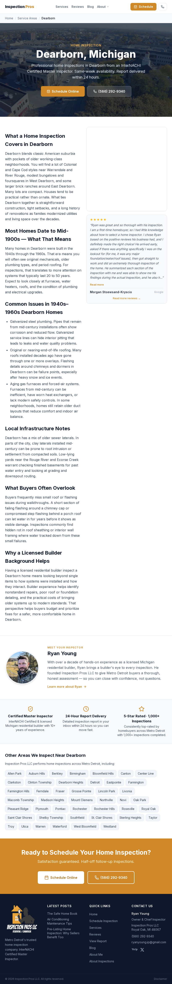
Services (62, 6)
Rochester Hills (104, 809)
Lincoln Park (106, 791)
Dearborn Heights (71, 782)
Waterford (60, 826)
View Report (98, 941)
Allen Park (15, 773)
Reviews (78, 6)
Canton (126, 773)
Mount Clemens (82, 800)
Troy (11, 826)
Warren (40, 826)
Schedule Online (65, 91)
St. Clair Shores (101, 817)
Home (9, 18)
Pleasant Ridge (18, 809)
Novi (123, 800)
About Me (96, 954)
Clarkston (14, 782)
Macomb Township (21, 800)
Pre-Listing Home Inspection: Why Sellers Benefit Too (63, 933)
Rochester (80, 809)
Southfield (77, 817)
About (101, 6)
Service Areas (27, 18)
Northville (106, 800)
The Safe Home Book (62, 913)
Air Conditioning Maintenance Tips (59, 921)
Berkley (57, 773)
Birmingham (78, 773)
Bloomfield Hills (103, 773)
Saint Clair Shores (20, 817)
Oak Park (139, 800)
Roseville (128, 809)
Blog (90, 6)
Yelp (135, 949)
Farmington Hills (18, 791)
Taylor (153, 817)
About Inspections (101, 961)
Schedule (146, 6)
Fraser (60, 791)
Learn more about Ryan (64, 686)
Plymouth (42, 809)
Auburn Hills (37, 773)
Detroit (95, 782)
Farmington (136, 782)
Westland (109, 826)
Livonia (127, 791)
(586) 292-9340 (111, 91)
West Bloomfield (85, 826)
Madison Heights (52, 800)
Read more (97, 284)
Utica (24, 826)
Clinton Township (40, 782)
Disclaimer (160, 978)
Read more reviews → (127, 298)
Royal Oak (149, 809)
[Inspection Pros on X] (142, 950)
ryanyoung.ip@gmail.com (149, 942)
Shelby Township (51, 817)
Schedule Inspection (103, 921)
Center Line (146, 773)
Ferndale (42, 791)
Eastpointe (114, 782)
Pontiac (60, 809)
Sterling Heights (130, 817)
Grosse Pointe (81, 791)
